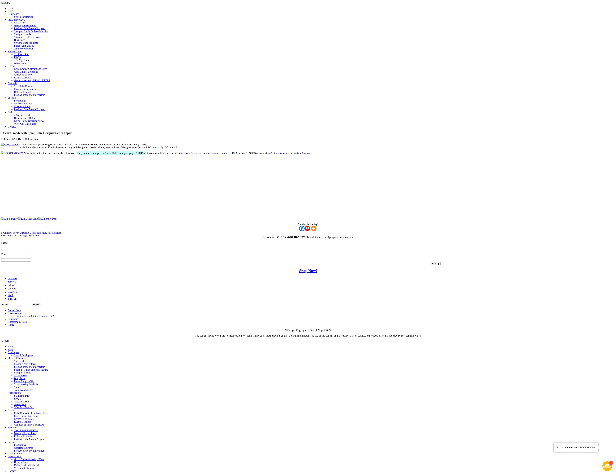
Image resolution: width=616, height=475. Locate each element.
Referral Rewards (23, 92)
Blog (10, 11)
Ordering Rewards (23, 103)
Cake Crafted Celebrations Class (30, 68)
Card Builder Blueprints (26, 71)
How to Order (21, 462)
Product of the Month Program (29, 28)
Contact (12, 126)
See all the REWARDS (26, 430)
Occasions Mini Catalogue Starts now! (20, 235)
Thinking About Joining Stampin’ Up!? (34, 316)
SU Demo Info (21, 54)
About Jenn (20, 63)
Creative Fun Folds (24, 74)
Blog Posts (19, 40)
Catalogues (13, 14)
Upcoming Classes (17, 321)
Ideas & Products (16, 19)
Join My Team (21, 60)
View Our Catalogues (25, 123)
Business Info (14, 51)
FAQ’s (17, 57)
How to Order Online (25, 118)
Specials (12, 97)
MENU (5, 341)
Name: (4, 242)
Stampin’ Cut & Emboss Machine (31, 31)
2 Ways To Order (23, 115)
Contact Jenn (14, 310)
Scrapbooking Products (26, 42)
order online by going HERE (220, 153)
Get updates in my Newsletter (29, 424)
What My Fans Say (24, 407)
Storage (18, 387)
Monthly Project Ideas (25, 364)
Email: (4, 254)
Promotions (20, 100)
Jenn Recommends (23, 48)
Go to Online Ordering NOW (29, 121)
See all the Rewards (24, 86)
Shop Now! (308, 271)
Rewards (12, 83)
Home (11, 8)
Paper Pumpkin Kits (24, 45)
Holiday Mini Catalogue (182, 153)
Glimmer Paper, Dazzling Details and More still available (32, 232)
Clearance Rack (22, 106)
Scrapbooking (21, 375)
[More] (313, 228)
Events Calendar (22, 77)
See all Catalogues (23, 16)
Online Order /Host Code (27, 465)
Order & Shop (15, 456)
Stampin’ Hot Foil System (27, 37)
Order (11, 112)
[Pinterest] (307, 228)
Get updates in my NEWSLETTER (32, 80)
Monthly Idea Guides (25, 25)
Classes (11, 66)
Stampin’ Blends (22, 34)
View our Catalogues (24, 468)
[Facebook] (302, 228)
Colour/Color (31, 139)
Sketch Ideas (20, 22)
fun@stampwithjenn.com (280, 153)
